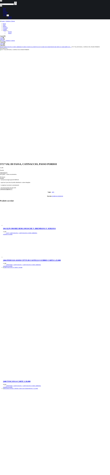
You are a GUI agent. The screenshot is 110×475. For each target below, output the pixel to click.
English (10, 31)
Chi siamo (5, 27)
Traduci (5, 30)
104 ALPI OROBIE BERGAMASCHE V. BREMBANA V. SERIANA (29, 228)
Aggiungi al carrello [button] (7, 234)
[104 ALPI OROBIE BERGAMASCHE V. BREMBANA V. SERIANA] (14, 225)
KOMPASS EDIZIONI (57, 196)
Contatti (5, 29)
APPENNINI (9, 264)
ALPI (7, 233)
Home (4, 23)
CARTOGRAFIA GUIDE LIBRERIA (28, 233)
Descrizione (3, 173)
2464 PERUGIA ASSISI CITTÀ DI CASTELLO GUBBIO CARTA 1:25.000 (32, 260)
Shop (4, 25)
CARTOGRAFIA (13, 233)
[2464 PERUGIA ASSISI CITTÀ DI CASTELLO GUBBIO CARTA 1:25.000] (14, 257)
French (9, 33)
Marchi (4, 26)
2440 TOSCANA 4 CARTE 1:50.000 (16, 381)
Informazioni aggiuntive (6, 189)
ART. (53, 192)
